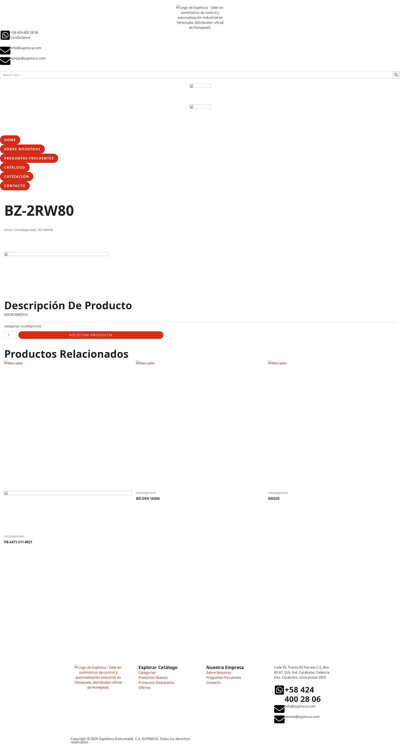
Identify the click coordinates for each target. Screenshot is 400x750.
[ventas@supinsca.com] (5, 61)
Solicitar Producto (90, 335)
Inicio (8, 230)
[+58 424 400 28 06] (5, 35)
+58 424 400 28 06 (24, 32)
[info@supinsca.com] (5, 50)
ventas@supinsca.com (27, 58)
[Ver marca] (56, 272)
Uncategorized (25, 230)
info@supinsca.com (25, 48)
